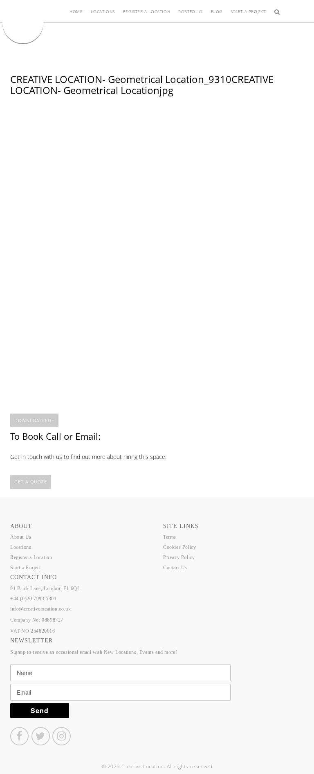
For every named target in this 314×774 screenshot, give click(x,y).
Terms (169, 537)
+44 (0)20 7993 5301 (33, 599)
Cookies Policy (179, 547)
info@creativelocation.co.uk (40, 609)
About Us (20, 537)
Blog (216, 11)
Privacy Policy (179, 557)
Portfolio (190, 11)
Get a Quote (30, 482)
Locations (102, 11)
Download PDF (34, 420)
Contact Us (175, 567)
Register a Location (146, 11)
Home (76, 11)
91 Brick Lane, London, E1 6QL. (46, 588)
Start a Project (248, 11)
